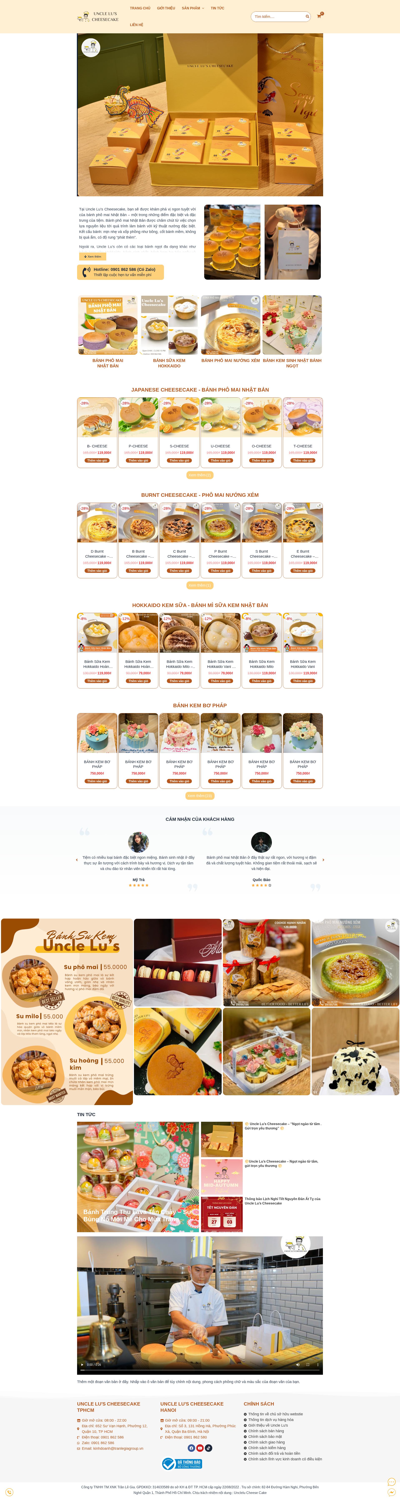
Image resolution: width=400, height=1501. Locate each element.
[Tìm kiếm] (307, 17)
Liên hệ (136, 25)
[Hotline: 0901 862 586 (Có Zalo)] (86, 272)
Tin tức (217, 8)
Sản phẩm (191, 8)
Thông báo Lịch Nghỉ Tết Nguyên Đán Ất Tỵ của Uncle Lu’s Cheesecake (282, 1201)
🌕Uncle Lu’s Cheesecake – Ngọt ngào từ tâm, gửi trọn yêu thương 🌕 (281, 1164)
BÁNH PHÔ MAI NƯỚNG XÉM (230, 360)
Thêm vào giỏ (97, 460)
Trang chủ (140, 8)
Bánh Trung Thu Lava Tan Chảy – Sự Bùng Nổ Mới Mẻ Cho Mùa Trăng (137, 1215)
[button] (76, 860)
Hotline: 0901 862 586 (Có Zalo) (124, 269)
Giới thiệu (166, 8)
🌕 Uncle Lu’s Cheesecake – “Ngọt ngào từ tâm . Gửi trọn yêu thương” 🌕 (283, 1126)
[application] (202, 8)
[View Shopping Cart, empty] (319, 17)
